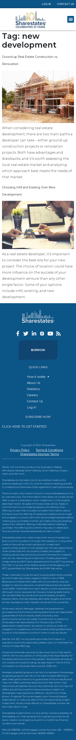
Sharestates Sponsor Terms (39, 454)
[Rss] (58, 333)
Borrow (38, 350)
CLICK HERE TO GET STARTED (24, 426)
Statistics (33, 389)
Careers (32, 395)
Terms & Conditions (49, 450)
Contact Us (65, 4)
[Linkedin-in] (33, 333)
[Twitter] (25, 333)
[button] (70, 19)
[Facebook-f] (17, 333)
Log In (46, 4)
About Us (33, 383)
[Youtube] (50, 333)
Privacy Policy (20, 450)
